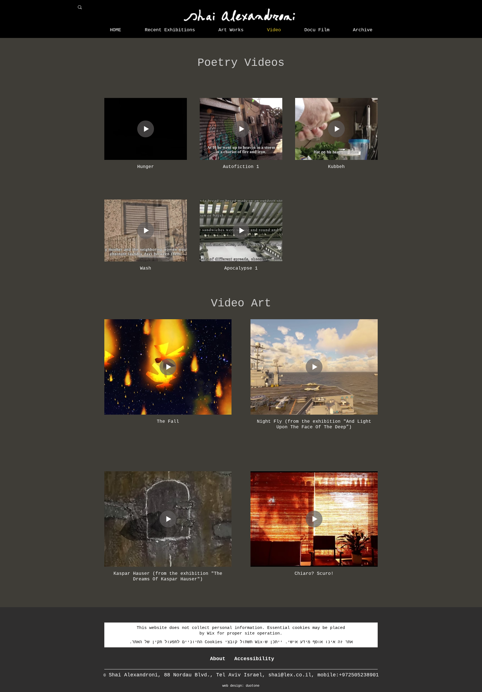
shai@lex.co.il (289, 675)
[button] (170, 30)
